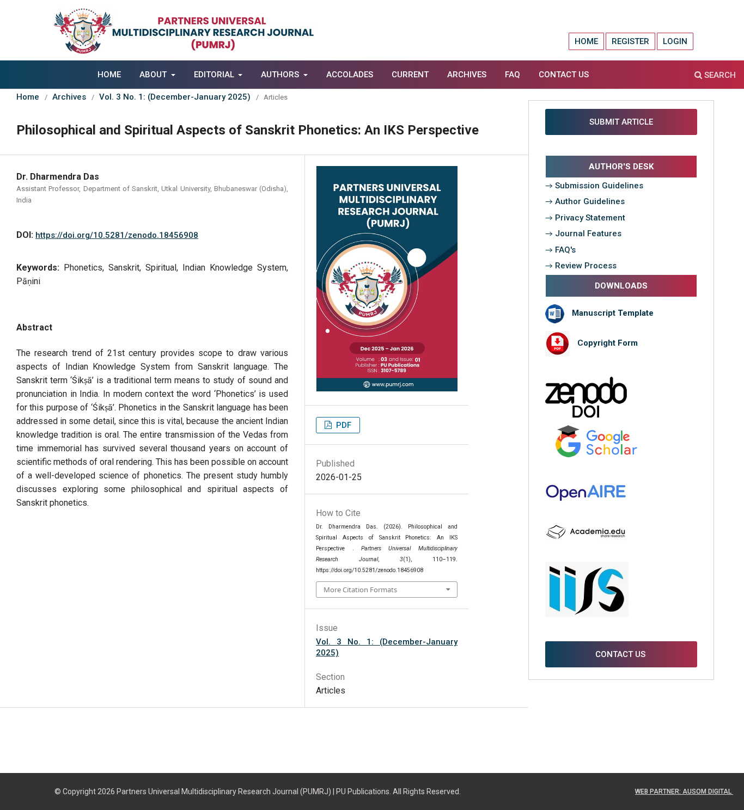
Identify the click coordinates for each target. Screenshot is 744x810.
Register (630, 41)
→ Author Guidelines (585, 201)
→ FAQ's (560, 250)
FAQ (512, 74)
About (154, 74)
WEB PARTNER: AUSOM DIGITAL (684, 791)
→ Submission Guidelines (594, 186)
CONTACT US (621, 654)
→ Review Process (581, 266)
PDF (342, 425)
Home (109, 74)
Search (719, 75)
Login (675, 41)
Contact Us (564, 74)
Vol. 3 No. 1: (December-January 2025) (175, 97)
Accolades (349, 74)
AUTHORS (281, 74)
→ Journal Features (583, 233)
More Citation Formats (360, 589)
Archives (466, 74)
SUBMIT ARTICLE (620, 122)
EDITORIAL (215, 74)
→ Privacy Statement (585, 218)
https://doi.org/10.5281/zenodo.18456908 (116, 235)
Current (410, 74)
